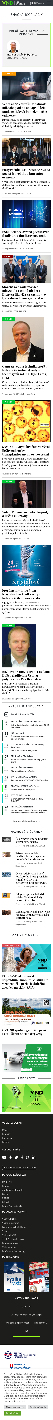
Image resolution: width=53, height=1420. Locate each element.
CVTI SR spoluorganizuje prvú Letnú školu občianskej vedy (24, 1032)
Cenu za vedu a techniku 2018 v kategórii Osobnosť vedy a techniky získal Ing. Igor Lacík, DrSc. (24, 371)
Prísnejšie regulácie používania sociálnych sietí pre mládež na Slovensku (31, 856)
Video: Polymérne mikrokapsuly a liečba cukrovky (25, 514)
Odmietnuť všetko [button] (38, 1407)
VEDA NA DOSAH (25, 132)
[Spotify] (10, 1157)
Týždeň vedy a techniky (13, 1239)
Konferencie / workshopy (13, 1251)
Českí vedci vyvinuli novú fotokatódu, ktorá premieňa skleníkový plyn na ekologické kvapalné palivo (31, 878)
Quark (5, 1194)
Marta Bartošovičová (26, 394)
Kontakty (6, 1134)
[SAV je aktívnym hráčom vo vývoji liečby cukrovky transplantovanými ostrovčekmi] (26, 421)
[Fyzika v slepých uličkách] (14, 1277)
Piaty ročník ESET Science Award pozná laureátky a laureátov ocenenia (26, 173)
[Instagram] (27, 1157)
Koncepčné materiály (12, 1206)
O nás (5, 1130)
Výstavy (6, 1231)
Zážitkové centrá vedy (12, 1190)
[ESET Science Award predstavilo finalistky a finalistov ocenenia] (26, 213)
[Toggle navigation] (49, 3)
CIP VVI (5, 1202)
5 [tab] (33, 1294)
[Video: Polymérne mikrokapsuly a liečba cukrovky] (26, 493)
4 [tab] (28, 1294)
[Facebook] (22, 1157)
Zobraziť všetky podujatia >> (26, 821)
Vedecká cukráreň (10, 1223)
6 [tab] (37, 1294)
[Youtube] (4, 1157)
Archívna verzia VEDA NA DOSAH (20, 1167)
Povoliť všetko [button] (12, 1413)
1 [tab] (15, 1294)
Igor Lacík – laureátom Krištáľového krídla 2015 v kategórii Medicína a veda (21, 594)
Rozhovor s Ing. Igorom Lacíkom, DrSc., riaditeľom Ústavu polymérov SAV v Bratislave (26, 675)
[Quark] (39, 1277)
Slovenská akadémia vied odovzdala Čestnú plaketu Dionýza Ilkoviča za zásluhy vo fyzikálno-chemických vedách (24, 292)
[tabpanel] (14, 1277)
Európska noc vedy (11, 1243)
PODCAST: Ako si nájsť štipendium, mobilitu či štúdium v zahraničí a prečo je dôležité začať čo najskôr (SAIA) (25, 981)
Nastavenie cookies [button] (15, 1407)
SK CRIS (6, 1198)
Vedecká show (9, 1247)
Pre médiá (7, 1138)
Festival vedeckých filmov (14, 1227)
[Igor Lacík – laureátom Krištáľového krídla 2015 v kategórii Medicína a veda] (26, 565)
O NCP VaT (7, 1182)
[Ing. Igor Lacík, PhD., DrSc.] (13, 46)
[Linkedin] (33, 1157)
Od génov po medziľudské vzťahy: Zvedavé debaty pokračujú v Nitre (30, 897)
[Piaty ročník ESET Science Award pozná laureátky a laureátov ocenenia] (26, 151)
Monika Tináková (24, 474)
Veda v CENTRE (9, 1219)
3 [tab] (24, 1294)
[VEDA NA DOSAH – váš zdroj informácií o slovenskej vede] (12, 3)
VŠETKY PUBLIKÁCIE (27, 1298)
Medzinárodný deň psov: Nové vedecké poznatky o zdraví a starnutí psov (32, 914)
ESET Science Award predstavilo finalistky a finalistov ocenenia (25, 234)
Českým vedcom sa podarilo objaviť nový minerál (31, 840)
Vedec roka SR (9, 1235)
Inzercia (6, 1142)
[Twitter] (16, 1157)
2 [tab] (19, 1294)
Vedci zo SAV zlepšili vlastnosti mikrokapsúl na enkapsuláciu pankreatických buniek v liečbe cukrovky (24, 109)
